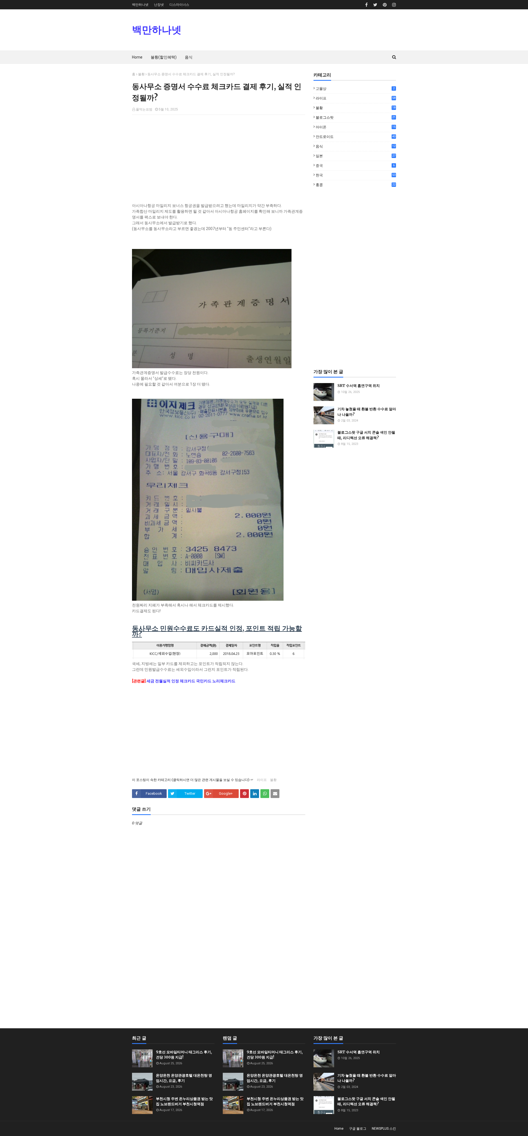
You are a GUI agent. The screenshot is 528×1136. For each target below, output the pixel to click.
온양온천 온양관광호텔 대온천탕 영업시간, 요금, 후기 (184, 1078)
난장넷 (159, 5)
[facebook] (366, 5)
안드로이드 (355, 137)
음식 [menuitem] (189, 57)
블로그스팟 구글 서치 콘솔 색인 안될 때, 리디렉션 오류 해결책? (366, 435)
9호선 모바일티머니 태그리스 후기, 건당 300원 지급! (184, 1055)
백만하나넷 (140, 5)
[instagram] (393, 5)
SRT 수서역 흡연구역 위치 (358, 385)
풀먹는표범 (144, 109)
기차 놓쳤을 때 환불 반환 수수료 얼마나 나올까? (366, 412)
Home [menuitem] (137, 57)
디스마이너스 (179, 5)
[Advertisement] (218, 158)
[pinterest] (384, 5)
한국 (355, 175)
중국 (355, 166)
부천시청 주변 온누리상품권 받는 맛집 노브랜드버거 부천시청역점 (184, 1101)
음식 (355, 146)
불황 (141, 74)
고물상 (355, 89)
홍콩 (355, 185)
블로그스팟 (355, 117)
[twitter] (375, 5)
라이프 (262, 780)
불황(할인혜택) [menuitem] (164, 57)
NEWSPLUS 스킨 (384, 1129)
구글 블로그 (357, 1129)
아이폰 (355, 127)
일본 (355, 156)
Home (338, 1129)
